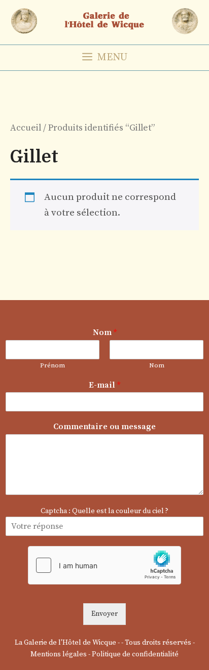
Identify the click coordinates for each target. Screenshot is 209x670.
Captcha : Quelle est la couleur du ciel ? (104, 511)
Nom (105, 332)
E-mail (104, 385)
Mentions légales (58, 654)
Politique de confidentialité (135, 654)
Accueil (25, 128)
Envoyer (104, 613)
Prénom (52, 365)
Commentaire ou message (104, 427)
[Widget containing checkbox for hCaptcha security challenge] (104, 565)
